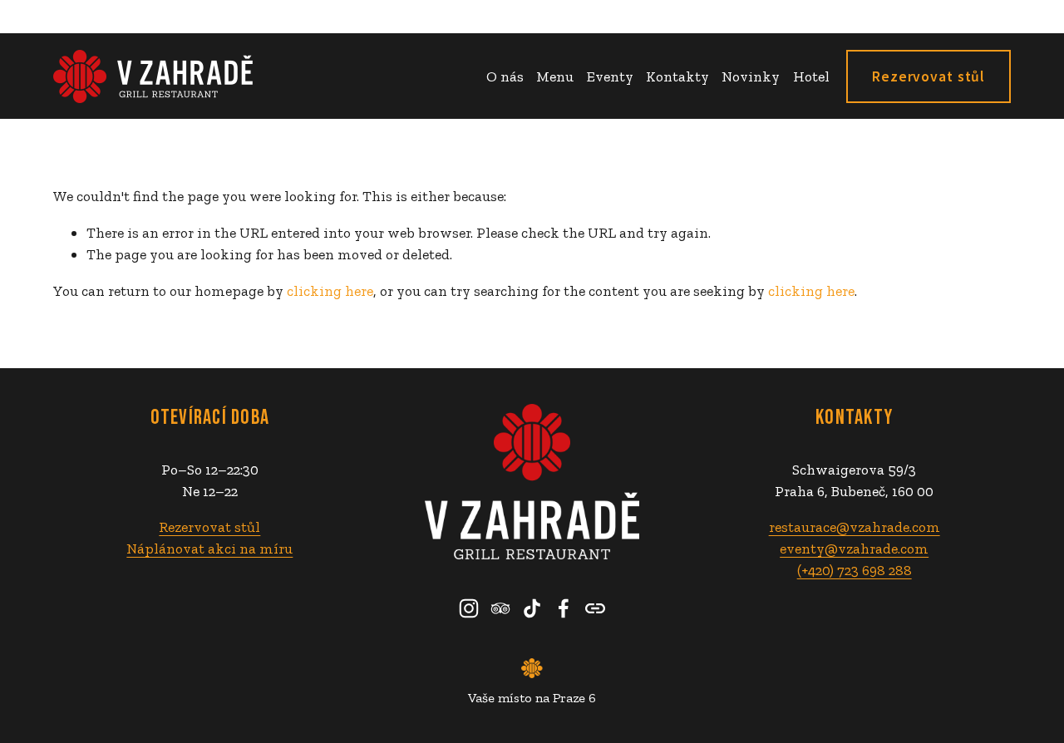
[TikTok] (532, 608)
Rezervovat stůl (928, 76)
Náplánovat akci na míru (209, 548)
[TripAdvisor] (500, 608)
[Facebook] (564, 608)
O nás (505, 76)
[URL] (595, 608)
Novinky (751, 76)
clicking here (330, 290)
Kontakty (677, 76)
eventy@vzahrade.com (854, 548)
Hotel (811, 76)
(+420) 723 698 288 (854, 569)
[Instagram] (469, 608)
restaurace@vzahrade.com (854, 526)
